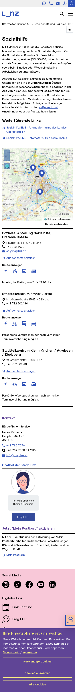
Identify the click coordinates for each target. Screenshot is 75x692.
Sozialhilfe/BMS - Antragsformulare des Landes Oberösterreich (36, 129)
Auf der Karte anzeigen (20, 258)
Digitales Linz (12, 598)
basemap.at (65, 219)
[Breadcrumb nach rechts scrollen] (69, 29)
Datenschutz (11, 652)
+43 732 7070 (15, 445)
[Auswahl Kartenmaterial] (7, 166)
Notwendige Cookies (37, 661)
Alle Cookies (37, 684)
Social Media (11, 575)
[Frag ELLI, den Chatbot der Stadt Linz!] (23, 495)
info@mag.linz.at (16, 455)
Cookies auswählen (37, 673)
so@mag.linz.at (48, 107)
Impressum (30, 652)
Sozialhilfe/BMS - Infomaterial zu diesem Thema (36, 138)
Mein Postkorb (15, 555)
